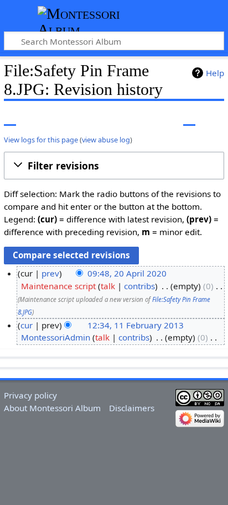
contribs (139, 285)
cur (26, 325)
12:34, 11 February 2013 (135, 325)
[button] (114, 165)
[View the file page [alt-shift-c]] (10, 117)
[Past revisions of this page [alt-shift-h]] (189, 117)
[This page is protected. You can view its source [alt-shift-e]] (169, 117)
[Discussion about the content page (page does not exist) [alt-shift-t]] (35, 117)
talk (108, 285)
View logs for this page (41, 140)
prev (50, 273)
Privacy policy (30, 395)
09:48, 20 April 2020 (127, 273)
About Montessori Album (52, 407)
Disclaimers (131, 407)
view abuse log (106, 140)
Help (215, 72)
